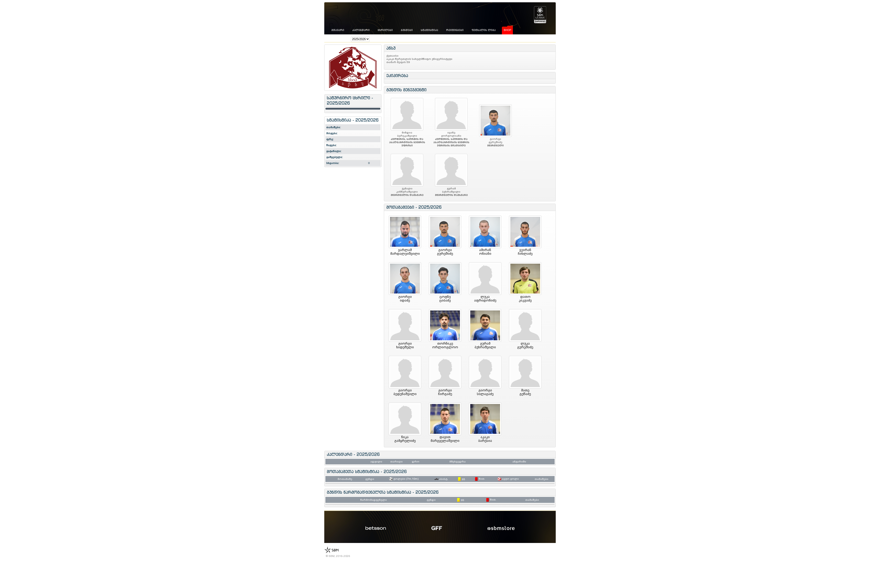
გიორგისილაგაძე (485, 392)
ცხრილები (385, 30)
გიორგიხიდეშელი (405, 345)
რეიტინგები (455, 30)
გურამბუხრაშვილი (485, 345)
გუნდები (407, 30)
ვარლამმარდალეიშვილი (405, 251)
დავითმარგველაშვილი (445, 439)
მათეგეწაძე (525, 392)
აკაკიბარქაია (485, 439)
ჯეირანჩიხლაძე (525, 251)
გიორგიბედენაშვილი (405, 392)
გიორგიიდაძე (405, 298)
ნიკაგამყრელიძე (405, 439)
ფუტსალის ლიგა (484, 30)
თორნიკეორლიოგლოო (445, 345)
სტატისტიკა (429, 30)
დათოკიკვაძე (525, 298)
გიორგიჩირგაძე (445, 392)
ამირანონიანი (485, 251)
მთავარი (337, 30)
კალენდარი (361, 30)
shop (507, 30)
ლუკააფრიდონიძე (485, 298)
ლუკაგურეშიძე (525, 345)
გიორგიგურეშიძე (445, 251)
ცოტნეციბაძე (445, 298)
